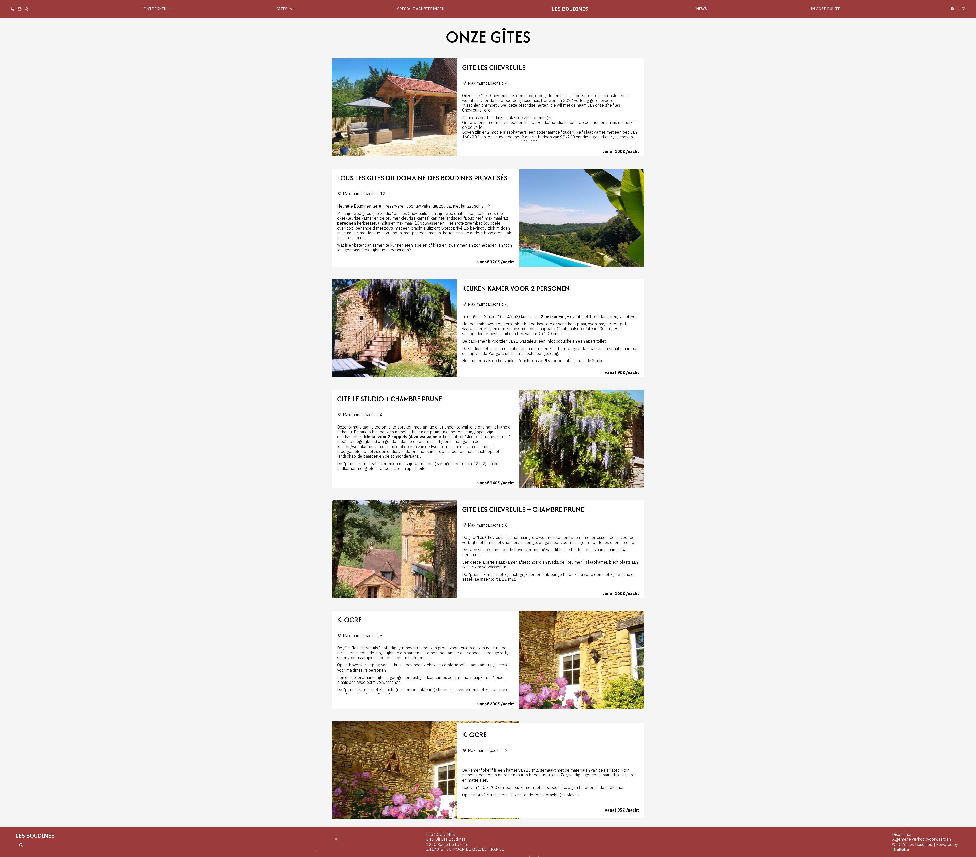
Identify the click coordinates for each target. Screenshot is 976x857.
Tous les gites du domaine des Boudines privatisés (422, 178)
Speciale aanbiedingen (421, 8)
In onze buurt (825, 8)
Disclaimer (902, 834)
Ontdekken (156, 8)
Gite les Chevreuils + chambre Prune (523, 509)
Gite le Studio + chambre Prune (389, 399)
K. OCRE (349, 620)
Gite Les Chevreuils (494, 67)
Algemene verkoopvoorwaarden (921, 839)
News (701, 8)
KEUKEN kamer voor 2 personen (516, 288)
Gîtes (282, 8)
